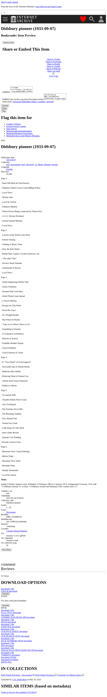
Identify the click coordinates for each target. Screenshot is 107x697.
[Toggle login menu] (101, 19)
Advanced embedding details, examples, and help (33, 102)
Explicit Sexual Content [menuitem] (16, 126)
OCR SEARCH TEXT (15, 636)
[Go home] (24, 19)
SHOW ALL (6, 662)
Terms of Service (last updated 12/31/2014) (19, 692)
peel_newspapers (13, 164)
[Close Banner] (4, 12)
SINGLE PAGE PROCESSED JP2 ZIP (22, 650)
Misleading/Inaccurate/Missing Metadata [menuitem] (23, 136)
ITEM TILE (10, 627)
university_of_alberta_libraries (38, 164)
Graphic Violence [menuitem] (13, 124)
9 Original (9, 660)
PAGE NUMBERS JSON (16, 641)
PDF (7, 645)
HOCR (8, 622)
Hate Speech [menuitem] (11, 129)
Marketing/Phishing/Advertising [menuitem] (19, 133)
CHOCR (9, 591)
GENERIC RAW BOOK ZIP (18, 617)
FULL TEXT (11, 612)
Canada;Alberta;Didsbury (16, 531)
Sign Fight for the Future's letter (48, 6)
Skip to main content (9, 2)
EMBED (6, 92)
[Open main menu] (5, 19)
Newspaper (11, 512)
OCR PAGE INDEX (14, 631)
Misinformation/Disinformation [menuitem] (19, 131)
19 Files (8, 657)
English (9, 169)
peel (23, 164)
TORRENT (10, 655)
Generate (5, 594)
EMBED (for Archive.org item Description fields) (22, 99)
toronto (55, 164)
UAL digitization (19, 679)
